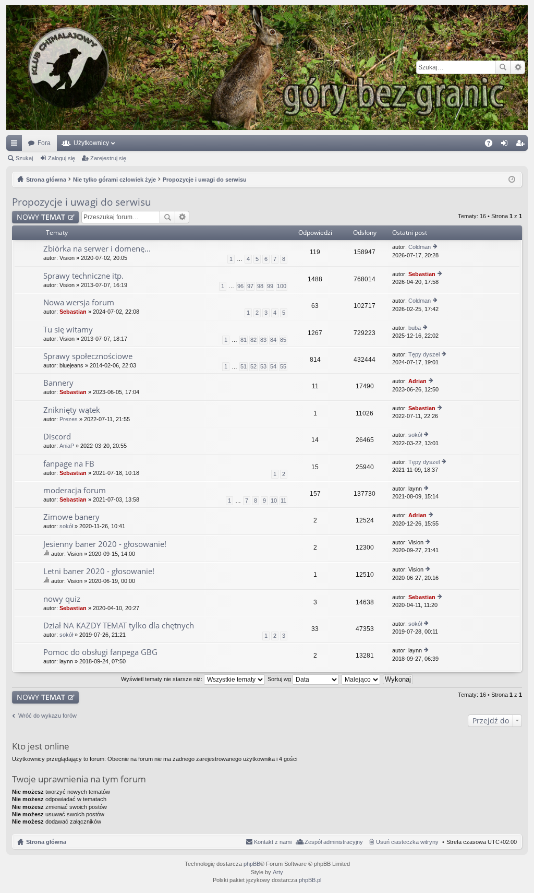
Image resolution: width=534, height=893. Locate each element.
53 (263, 366)
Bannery (58, 383)
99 (270, 286)
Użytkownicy (91, 143)
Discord (57, 437)
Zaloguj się (61, 158)
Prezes (68, 419)
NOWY (41, 217)
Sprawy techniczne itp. (83, 276)
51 (243, 366)
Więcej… (16, 145)
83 (263, 340)
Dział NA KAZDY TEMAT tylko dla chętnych (118, 625)
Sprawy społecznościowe (87, 356)
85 (283, 340)
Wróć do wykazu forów (47, 715)
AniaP (66, 446)
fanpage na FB (68, 464)
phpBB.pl (310, 880)
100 (281, 286)
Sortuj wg (280, 679)
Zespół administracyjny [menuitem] (334, 842)
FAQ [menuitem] (492, 145)
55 (283, 366)
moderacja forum (74, 490)
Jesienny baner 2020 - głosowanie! (104, 544)
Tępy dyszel (424, 354)
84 (273, 340)
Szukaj (503, 67)
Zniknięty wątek (71, 410)
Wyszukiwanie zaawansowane (518, 67)
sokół (415, 435)
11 (283, 500)
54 (273, 366)
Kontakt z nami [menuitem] (273, 842)
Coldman (419, 247)
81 (243, 340)
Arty (278, 872)
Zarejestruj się (108, 158)
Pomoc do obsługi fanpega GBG (100, 652)
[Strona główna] (267, 67)
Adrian (417, 381)
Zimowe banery (71, 517)
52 (253, 366)
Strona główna (46, 842)
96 (240, 286)
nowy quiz (61, 599)
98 (260, 286)
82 (253, 340)
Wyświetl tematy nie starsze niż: (162, 679)
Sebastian (421, 274)
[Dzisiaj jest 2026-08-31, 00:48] (511, 179)
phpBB (252, 864)
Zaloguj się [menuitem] (506, 145)
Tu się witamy (68, 330)
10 (274, 500)
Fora (44, 143)
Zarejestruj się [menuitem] (522, 145)
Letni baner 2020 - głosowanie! (98, 571)
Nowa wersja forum (78, 302)
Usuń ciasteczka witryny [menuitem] (407, 842)
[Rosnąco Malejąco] (361, 679)
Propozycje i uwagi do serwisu (81, 202)
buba (414, 328)
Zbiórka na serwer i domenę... (97, 249)
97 (250, 286)
